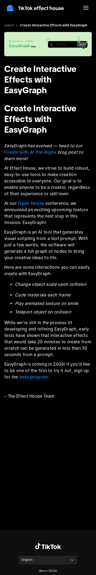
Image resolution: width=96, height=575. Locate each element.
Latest (9, 25)
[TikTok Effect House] (34, 8)
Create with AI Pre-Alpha (30, 152)
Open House (31, 203)
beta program (33, 376)
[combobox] (48, 560)
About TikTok (48, 570)
